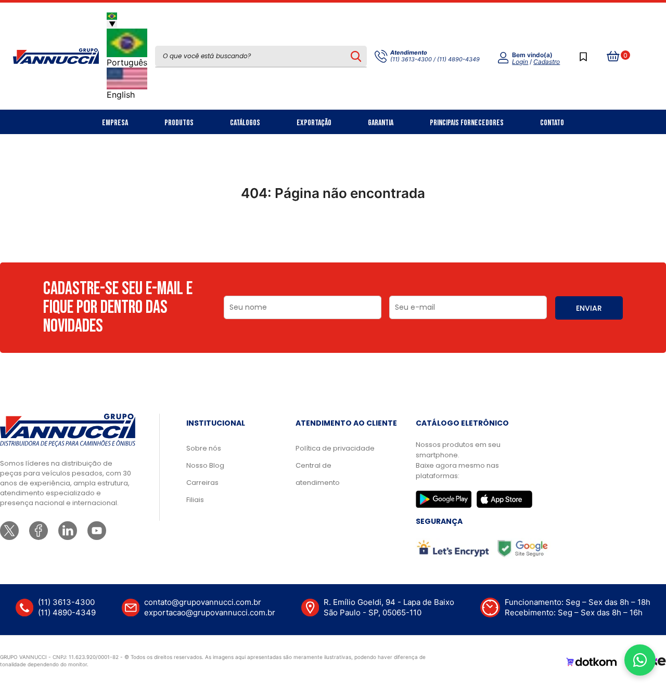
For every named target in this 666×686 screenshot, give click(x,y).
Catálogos (245, 123)
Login (520, 61)
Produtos (179, 123)
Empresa (115, 123)
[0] (613, 56)
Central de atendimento (318, 473)
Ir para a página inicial (333, 238)
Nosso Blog (205, 465)
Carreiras (202, 482)
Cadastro (546, 61)
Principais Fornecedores (467, 123)
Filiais (195, 500)
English (121, 94)
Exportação (314, 123)
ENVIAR (589, 308)
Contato (552, 123)
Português (127, 62)
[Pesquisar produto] (355, 56)
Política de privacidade (335, 448)
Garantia (380, 123)
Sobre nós (203, 448)
